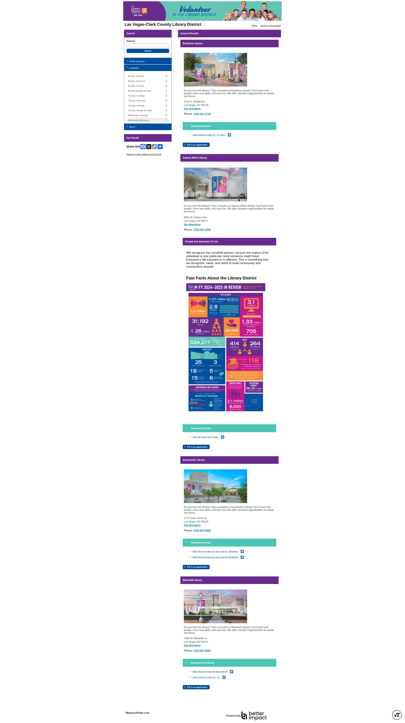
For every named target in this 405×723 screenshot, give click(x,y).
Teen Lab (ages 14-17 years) (205, 437)
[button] (148, 51)
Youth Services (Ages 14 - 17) (206, 677)
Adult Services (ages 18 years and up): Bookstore (215, 557)
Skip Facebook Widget (136, 159)
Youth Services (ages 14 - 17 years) (208, 135)
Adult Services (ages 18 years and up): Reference (215, 551)
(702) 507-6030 (202, 650)
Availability (133, 68)
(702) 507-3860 (202, 530)
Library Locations (136, 61)
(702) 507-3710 (202, 114)
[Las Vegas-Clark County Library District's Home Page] (202, 11)
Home (254, 25)
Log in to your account (270, 25)
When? (131, 127)
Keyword (131, 41)
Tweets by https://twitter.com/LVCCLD (143, 154)
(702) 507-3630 (202, 229)
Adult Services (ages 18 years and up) (209, 671)
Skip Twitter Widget (135, 152)
